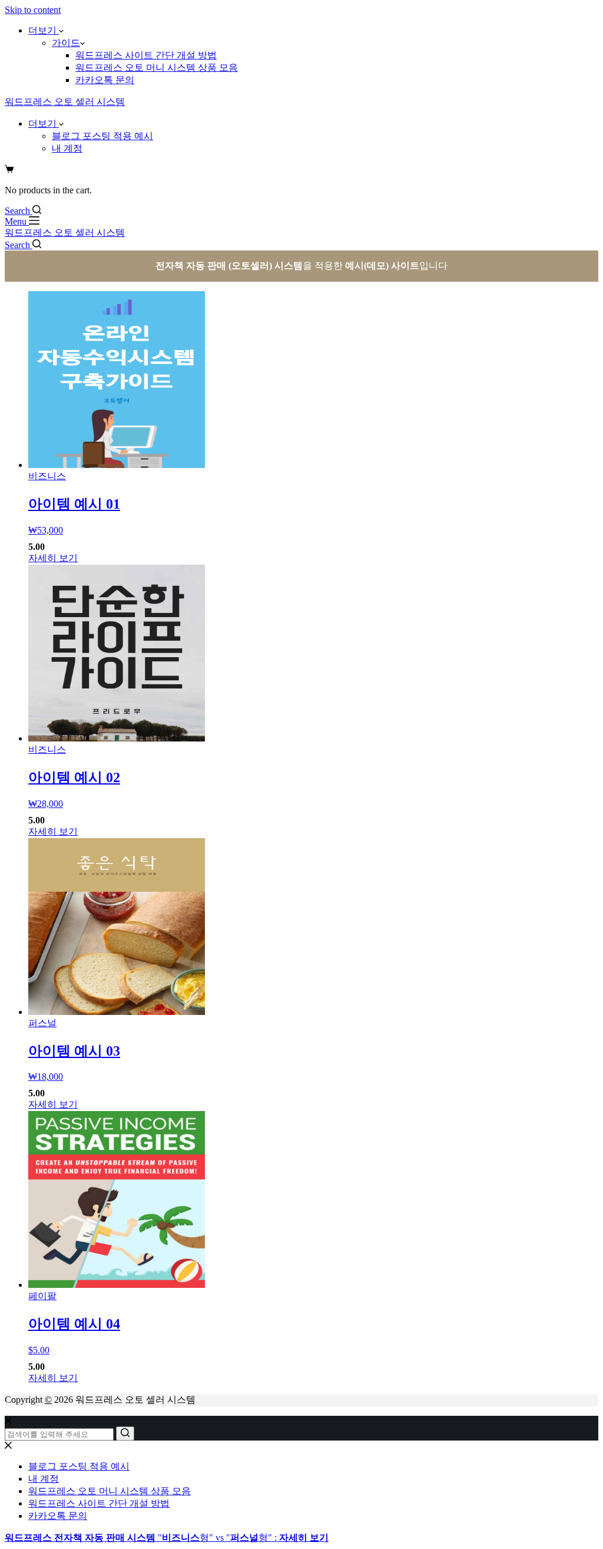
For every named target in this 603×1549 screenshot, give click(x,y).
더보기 (43, 30)
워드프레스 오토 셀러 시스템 (65, 102)
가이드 (66, 43)
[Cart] (9, 170)
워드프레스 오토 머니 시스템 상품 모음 (156, 67)
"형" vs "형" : (167, 1537)
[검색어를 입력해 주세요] (125, 1433)
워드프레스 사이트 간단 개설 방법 (146, 55)
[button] (82, 43)
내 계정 (67, 148)
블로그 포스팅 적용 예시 (102, 136)
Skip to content (33, 10)
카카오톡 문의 (104, 80)
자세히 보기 (53, 558)
